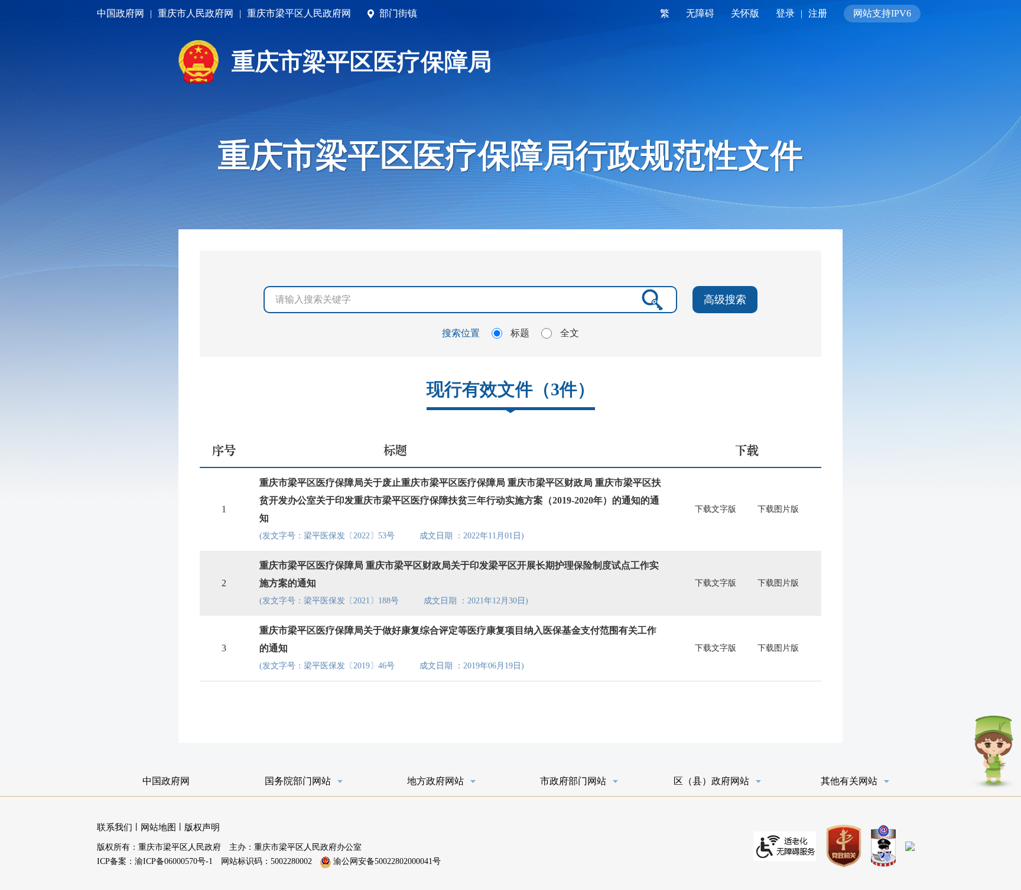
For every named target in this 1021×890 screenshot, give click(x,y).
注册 (817, 13)
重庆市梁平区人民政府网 (299, 13)
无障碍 (700, 13)
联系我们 (114, 827)
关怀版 (745, 13)
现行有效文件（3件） (511, 389)
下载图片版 (778, 509)
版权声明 (202, 827)
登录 (785, 13)
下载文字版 (715, 509)
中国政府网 (120, 13)
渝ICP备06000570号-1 (174, 861)
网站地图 (158, 827)
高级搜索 (725, 300)
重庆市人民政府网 (195, 13)
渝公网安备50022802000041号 (386, 861)
